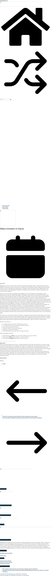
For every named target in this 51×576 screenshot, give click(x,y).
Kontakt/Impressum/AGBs (6, 553)
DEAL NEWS (5, 207)
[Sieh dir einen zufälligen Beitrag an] (25, 98)
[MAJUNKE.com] (25, 46)
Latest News (5, 208)
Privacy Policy (3, 555)
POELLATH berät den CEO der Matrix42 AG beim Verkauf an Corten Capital (19, 416)
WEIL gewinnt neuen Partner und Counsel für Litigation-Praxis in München (20, 569)
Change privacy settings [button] (5, 561)
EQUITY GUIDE (5, 205)
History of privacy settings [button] (6, 562)
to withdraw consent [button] (5, 563)
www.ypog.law (3, 358)
